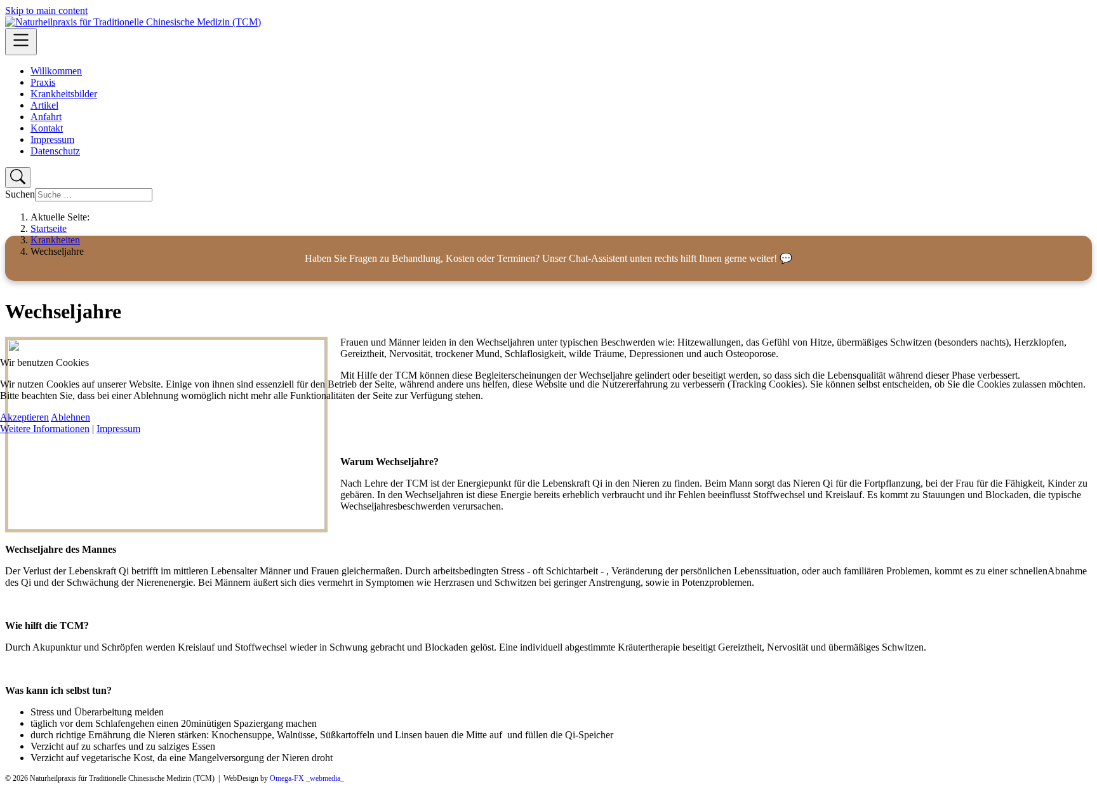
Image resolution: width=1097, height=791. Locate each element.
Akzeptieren (24, 417)
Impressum (118, 428)
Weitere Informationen (45, 428)
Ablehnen (70, 417)
